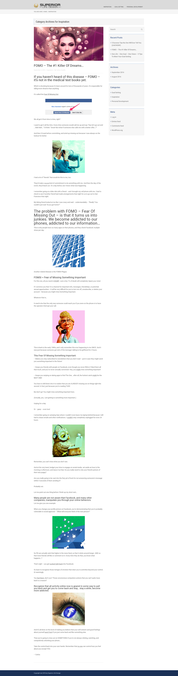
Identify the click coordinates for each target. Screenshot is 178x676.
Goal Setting (119, 7)
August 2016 (116, 77)
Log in (114, 117)
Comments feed (118, 126)
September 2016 (118, 72)
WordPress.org (117, 130)
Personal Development (135, 7)
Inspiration (107, 7)
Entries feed (116, 121)
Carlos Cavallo (61, 70)
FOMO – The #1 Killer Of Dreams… (59, 66)
